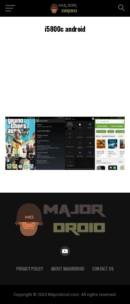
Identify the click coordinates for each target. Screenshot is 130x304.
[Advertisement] (65, 74)
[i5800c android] (64, 168)
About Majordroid (67, 269)
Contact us (103, 269)
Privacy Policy (29, 269)
